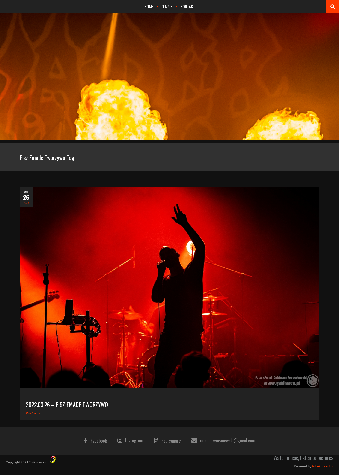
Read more (33, 413)
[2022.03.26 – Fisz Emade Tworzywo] (169, 287)
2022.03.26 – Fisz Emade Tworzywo (67, 404)
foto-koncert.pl (322, 466)
